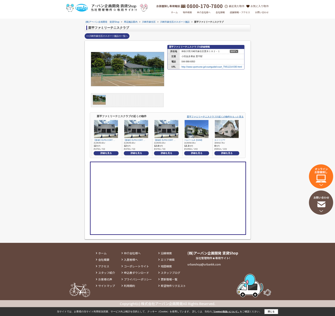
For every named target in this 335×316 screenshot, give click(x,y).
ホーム (174, 12)
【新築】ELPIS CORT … (104, 140)
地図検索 (166, 266)
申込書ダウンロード (136, 273)
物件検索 (187, 12)
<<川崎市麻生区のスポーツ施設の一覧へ (107, 36)
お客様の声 (105, 279)
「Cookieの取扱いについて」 (226, 311)
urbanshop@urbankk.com (204, 264)
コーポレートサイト (136, 266)
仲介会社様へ (204, 12)
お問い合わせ (262, 12)
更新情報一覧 (169, 279)
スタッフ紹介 (106, 273)
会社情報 (220, 12)
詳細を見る (106, 153)
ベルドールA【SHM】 (193, 140)
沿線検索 (166, 253)
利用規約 (129, 286)
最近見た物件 (236, 6)
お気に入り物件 (259, 6)
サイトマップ (106, 286)
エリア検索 (168, 259)
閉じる (271, 311)
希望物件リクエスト (173, 286)
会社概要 (103, 259)
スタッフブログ (170, 273)
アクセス (103, 266)
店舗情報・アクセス (240, 12)
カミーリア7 (219, 140)
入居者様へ (131, 259)
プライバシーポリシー (138, 279)
